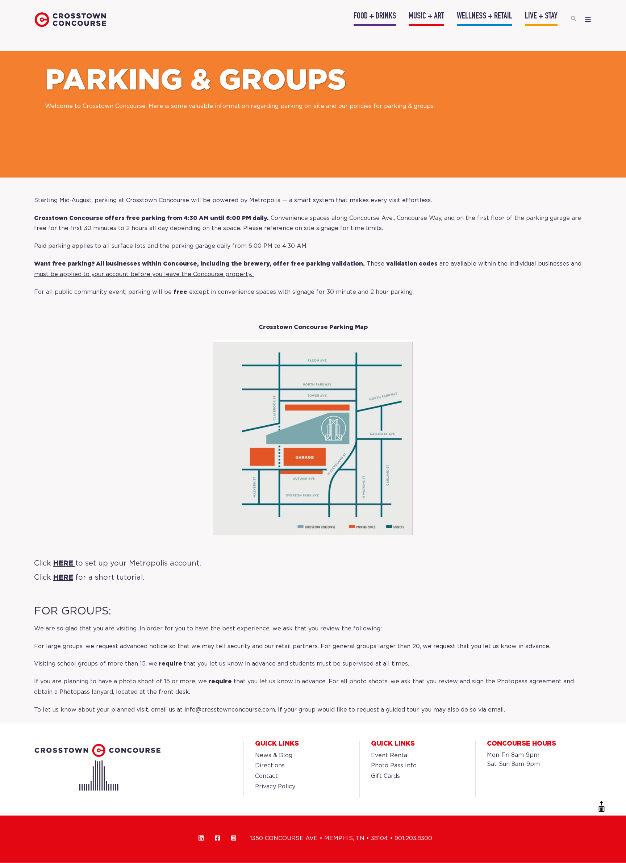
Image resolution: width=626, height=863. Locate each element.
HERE (63, 563)
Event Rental (390, 755)
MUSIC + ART (426, 16)
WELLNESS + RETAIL (484, 16)
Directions (270, 765)
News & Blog (273, 755)
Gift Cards (385, 776)
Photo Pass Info (394, 765)
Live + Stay (541, 16)
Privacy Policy (275, 786)
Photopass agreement (529, 681)
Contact (266, 776)
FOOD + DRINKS (375, 16)
